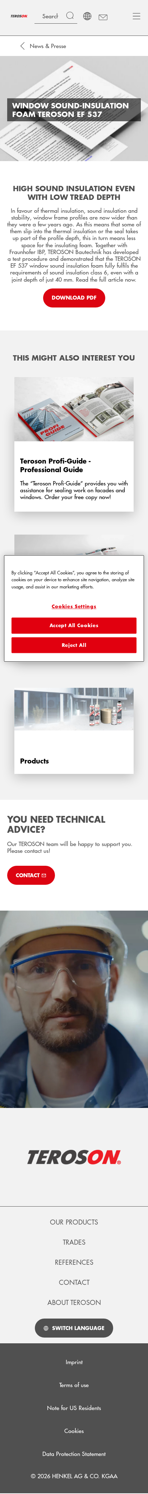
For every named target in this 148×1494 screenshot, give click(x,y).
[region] (74, 608)
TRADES (74, 1242)
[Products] (74, 720)
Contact (74, 1282)
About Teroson (74, 1302)
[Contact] (102, 16)
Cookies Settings (74, 606)
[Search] (71, 16)
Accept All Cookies (74, 625)
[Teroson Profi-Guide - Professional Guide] (74, 440)
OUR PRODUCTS (74, 1222)
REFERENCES (74, 1262)
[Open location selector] (87, 16)
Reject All (74, 645)
